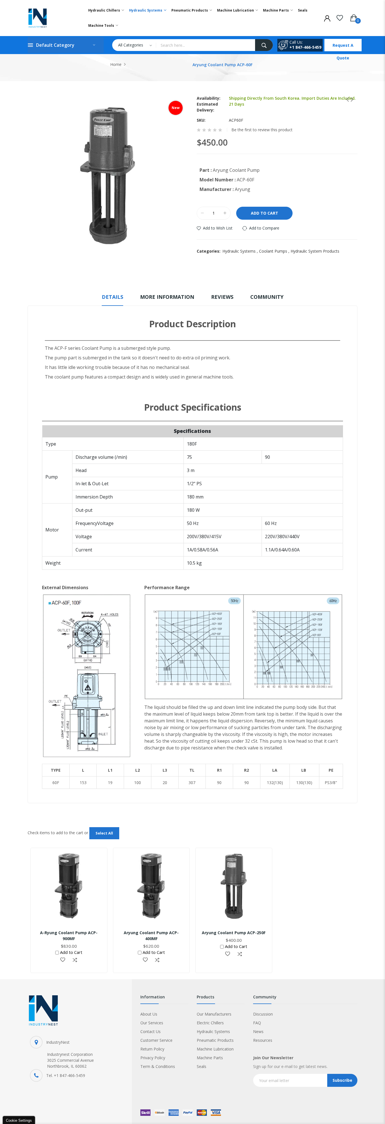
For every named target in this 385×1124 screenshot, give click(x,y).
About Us (148, 1014)
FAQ (257, 1022)
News (258, 1031)
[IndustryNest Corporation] (52, 18)
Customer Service (156, 1040)
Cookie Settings (19, 1120)
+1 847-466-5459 (305, 47)
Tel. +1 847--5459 (65, 1075)
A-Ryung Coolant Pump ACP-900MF (69, 935)
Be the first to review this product (262, 130)
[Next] (350, 100)
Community (267, 296)
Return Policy (152, 1049)
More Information (167, 296)
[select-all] (104, 833)
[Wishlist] (340, 17)
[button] (62, 960)
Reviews (222, 296)
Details (112, 296)
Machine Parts (210, 1057)
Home (115, 64)
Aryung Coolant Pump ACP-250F (233, 932)
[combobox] (205, 45)
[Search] (264, 45)
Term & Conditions (157, 1066)
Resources (262, 1040)
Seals (201, 1066)
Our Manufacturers (214, 1014)
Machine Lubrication (215, 1049)
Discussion (263, 1014)
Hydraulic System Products (315, 251)
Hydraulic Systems (240, 251)
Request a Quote (343, 47)
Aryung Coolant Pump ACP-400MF (151, 935)
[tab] (112, 299)
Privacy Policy (152, 1057)
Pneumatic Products (215, 1040)
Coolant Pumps (275, 251)
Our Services (151, 1022)
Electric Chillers (210, 1022)
